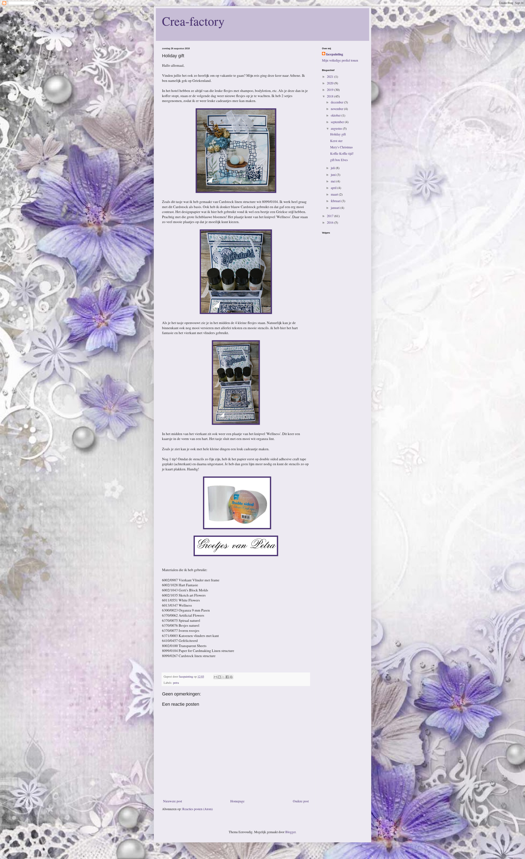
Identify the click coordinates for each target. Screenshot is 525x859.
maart (335, 194)
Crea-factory (193, 21)
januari (335, 207)
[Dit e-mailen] (215, 677)
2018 (330, 96)
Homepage (237, 801)
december (337, 102)
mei (333, 181)
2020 (330, 83)
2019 (330, 89)
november (337, 109)
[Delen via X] (223, 677)
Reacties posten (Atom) (197, 809)
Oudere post (301, 801)
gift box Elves (339, 160)
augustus (337, 128)
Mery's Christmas (341, 147)
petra (176, 683)
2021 (330, 76)
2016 (330, 222)
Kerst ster (336, 141)
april (334, 188)
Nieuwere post (172, 801)
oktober (336, 115)
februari (336, 201)
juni (334, 174)
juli (333, 168)
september (338, 122)
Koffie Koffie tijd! (342, 153)
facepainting (334, 54)
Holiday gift (338, 134)
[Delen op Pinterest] (231, 677)
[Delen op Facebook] (227, 677)
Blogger (290, 832)
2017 (330, 216)
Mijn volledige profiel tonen (340, 60)
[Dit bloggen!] (219, 677)
